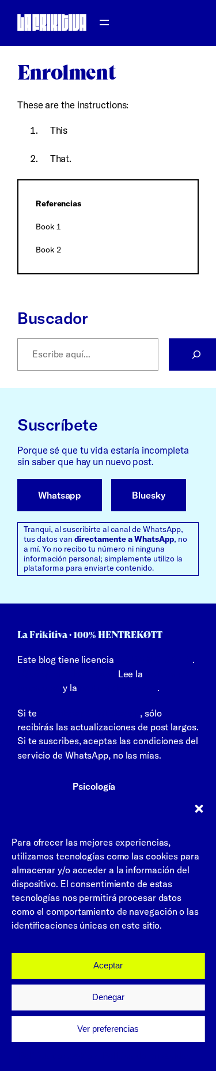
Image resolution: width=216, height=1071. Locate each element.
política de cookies (118, 687)
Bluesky (148, 495)
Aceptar (108, 965)
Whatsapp (59, 495)
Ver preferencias (108, 1029)
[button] (198, 808)
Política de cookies (57, 1055)
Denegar (108, 997)
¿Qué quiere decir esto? (66, 674)
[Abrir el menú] (104, 22)
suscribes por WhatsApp (89, 713)
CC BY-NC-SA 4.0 (154, 659)
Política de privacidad (147, 1055)
